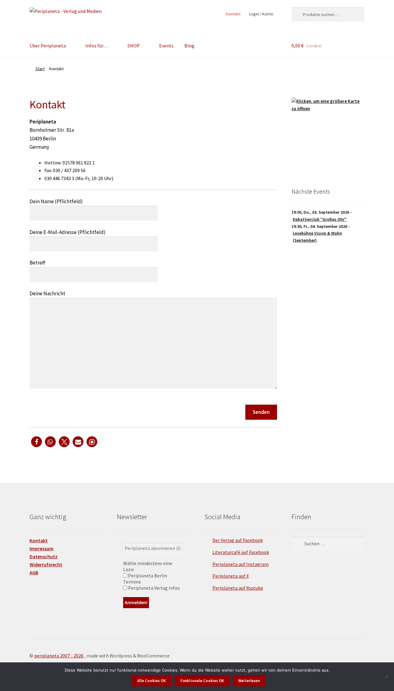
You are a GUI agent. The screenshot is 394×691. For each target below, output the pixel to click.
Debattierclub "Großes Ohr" (320, 219)
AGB (34, 572)
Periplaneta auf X (230, 576)
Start (40, 68)
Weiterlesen (249, 680)
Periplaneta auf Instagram (240, 564)
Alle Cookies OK (151, 680)
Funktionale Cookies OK (202, 680)
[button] (36, 441)
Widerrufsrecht (46, 564)
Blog (189, 45)
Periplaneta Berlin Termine (145, 578)
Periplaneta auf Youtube (237, 588)
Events (166, 45)
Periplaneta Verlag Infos (153, 588)
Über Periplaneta (48, 45)
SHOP (133, 45)
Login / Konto (261, 14)
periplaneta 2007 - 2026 (58, 656)
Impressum (42, 548)
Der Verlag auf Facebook (237, 540)
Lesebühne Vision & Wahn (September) (317, 236)
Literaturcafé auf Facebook (240, 552)
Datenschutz (44, 556)
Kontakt (233, 14)
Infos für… (96, 45)
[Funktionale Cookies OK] (386, 676)
